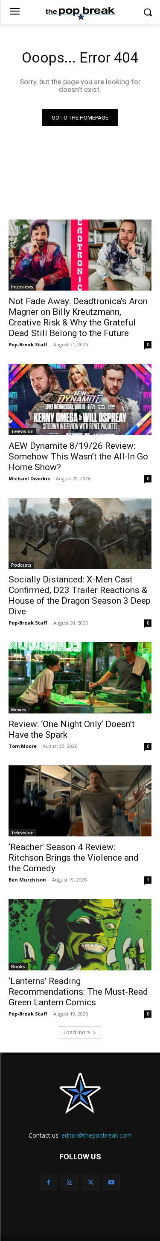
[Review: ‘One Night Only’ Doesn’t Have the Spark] (80, 677)
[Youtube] (111, 1182)
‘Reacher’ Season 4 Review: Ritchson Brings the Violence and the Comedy (74, 857)
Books (18, 967)
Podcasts (21, 565)
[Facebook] (48, 1182)
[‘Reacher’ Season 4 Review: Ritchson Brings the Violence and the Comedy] (80, 801)
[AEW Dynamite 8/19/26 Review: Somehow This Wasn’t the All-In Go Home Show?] (80, 399)
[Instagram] (69, 1182)
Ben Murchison (27, 879)
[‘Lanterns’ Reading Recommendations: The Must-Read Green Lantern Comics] (80, 934)
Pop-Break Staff (28, 344)
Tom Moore (23, 746)
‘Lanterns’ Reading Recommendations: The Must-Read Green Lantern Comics (78, 991)
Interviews (22, 287)
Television (22, 431)
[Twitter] (90, 1182)
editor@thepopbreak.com (96, 1135)
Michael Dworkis (29, 478)
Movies (18, 710)
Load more (77, 1032)
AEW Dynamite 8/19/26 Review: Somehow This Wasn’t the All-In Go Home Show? (78, 456)
